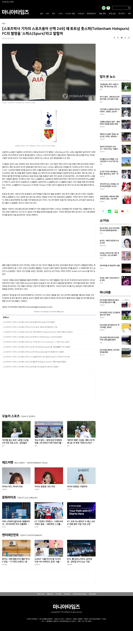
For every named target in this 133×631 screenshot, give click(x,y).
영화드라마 (103, 245)
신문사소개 (40, 594)
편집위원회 (92, 594)
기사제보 (58, 594)
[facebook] (103, 211)
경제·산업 (112, 14)
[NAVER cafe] (109, 211)
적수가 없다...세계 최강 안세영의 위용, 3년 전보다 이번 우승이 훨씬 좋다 (49, 441)
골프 (41, 14)
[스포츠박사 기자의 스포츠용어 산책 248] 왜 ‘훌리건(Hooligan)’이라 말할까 (29, 322)
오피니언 (81, 14)
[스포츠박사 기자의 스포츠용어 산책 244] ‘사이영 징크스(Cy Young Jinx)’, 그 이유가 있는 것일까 (36, 342)
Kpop (101, 233)
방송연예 (4, 564)
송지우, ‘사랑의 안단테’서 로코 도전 (109, 242)
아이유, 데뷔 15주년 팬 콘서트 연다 (109, 279)
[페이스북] (114, 37)
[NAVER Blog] (116, 211)
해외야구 (102, 330)
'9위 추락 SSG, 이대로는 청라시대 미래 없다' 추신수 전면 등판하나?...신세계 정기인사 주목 (109, 185)
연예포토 (4, 489)
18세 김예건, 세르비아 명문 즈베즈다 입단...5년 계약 (109, 198)
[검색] (129, 8)
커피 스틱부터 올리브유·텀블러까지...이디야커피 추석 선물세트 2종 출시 (16, 523)
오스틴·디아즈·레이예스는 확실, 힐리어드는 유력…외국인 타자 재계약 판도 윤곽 (109, 173)
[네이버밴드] (125, 37)
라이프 (4, 527)
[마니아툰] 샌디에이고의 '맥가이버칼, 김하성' (109, 326)
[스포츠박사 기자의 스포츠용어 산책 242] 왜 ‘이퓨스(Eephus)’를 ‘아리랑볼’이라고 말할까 (33, 352)
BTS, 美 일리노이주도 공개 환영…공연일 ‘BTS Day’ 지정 (79, 560)
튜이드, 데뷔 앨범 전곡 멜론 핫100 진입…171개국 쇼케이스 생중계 (16, 560)
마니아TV (121, 14)
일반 (36, 445)
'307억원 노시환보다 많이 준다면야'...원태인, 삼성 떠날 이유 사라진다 (110, 110)
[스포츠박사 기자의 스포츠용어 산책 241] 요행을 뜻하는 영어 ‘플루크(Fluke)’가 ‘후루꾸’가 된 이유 (36, 357)
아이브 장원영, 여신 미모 (45, 486)
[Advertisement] (28, 236)
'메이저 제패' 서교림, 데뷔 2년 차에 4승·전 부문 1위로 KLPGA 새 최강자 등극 (81, 441)
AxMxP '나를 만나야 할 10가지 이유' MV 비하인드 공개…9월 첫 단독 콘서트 (48, 560)
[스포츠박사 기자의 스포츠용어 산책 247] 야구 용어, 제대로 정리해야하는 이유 (30, 327)
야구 (47, 14)
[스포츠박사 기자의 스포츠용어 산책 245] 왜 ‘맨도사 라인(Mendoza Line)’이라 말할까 (32, 337)
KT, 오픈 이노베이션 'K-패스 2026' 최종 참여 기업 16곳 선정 (81, 522)
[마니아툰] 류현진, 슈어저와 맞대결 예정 (109, 351)
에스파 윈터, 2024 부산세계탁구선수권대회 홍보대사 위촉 (109, 229)
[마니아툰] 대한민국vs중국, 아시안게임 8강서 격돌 (109, 301)
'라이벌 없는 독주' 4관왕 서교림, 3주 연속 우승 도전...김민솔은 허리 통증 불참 (15, 441)
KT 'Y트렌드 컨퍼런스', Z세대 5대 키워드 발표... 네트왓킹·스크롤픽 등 (49, 523)
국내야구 (102, 114)
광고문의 (67, 594)
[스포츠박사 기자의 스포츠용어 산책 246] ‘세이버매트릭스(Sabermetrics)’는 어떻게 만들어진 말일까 (38, 332)
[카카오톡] (121, 37)
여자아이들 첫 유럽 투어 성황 (110, 265)
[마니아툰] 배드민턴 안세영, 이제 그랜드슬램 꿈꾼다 (109, 339)
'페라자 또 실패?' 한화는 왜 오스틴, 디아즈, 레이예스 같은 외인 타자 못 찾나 (109, 135)
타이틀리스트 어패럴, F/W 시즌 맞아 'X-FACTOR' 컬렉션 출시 (109, 160)
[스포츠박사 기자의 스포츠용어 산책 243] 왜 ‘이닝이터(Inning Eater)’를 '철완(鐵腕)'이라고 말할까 (36, 347)
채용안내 (50, 594)
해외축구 (102, 201)
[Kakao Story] (127, 211)
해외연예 (69, 564)
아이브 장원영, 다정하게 (77, 486)
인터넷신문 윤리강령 (79, 594)
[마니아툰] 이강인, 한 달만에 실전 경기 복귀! (110, 314)
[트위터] (118, 37)
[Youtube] (122, 211)
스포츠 (60, 14)
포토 (129, 14)
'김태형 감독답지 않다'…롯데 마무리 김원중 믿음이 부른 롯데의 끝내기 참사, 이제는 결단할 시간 (110, 123)
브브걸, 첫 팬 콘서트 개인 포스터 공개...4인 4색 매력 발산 (109, 254)
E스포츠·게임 (70, 14)
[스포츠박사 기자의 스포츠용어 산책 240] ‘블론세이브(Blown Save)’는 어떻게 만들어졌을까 (34, 362)
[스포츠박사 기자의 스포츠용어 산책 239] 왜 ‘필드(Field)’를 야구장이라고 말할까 (31, 367)
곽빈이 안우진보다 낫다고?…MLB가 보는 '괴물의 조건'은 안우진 (109, 148)
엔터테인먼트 (91, 14)
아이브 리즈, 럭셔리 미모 (12, 486)
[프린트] (129, 37)
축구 (53, 14)
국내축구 (102, 305)
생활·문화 (102, 14)
